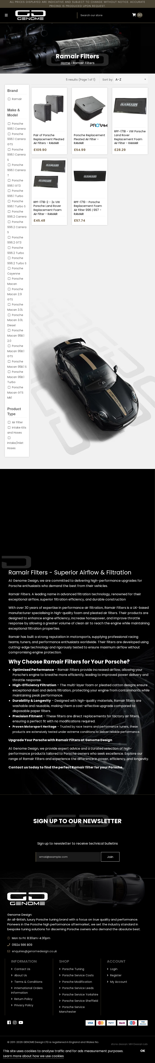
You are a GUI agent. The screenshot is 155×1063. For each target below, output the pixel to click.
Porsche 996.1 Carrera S (16, 154)
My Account (118, 982)
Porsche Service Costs (78, 975)
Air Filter (17, 422)
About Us (20, 975)
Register (115, 975)
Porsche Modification (77, 982)
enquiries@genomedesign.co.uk (34, 951)
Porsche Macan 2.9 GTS (15, 294)
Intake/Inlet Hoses (15, 445)
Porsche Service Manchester (72, 1009)
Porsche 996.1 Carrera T (16, 170)
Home (65, 63)
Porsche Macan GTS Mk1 (15, 392)
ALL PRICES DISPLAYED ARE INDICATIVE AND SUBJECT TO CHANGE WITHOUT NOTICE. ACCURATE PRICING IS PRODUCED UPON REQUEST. (77, 4)
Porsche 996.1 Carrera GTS (16, 139)
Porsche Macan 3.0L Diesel (15, 320)
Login (113, 969)
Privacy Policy (23, 1005)
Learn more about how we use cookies (33, 1056)
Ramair (17, 99)
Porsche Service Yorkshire (80, 994)
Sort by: (108, 80)
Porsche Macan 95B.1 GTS (15, 351)
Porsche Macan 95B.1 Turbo (15, 377)
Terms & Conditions (28, 982)
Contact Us (22, 969)
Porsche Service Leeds (78, 988)
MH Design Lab (138, 1044)
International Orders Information (27, 990)
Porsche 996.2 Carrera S (16, 227)
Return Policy (23, 999)
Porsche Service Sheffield (80, 1001)
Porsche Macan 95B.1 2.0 (15, 335)
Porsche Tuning (73, 969)
